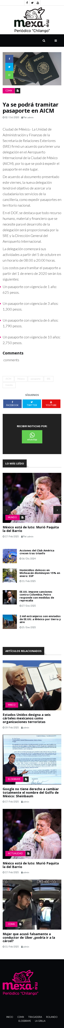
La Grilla (40, 1021)
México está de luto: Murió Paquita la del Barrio (31, 529)
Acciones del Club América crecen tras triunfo (37, 552)
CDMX (8, 90)
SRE (48, 378)
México (21, 378)
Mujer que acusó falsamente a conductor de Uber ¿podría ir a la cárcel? (29, 937)
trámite (9, 385)
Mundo (12, 517)
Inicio (9, 1017)
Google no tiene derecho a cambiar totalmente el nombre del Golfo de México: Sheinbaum (31, 792)
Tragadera (35, 1017)
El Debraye (14, 779)
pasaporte (36, 378)
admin (31, 117)
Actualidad (15, 853)
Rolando (52, 1017)
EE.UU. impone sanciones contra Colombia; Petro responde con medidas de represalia (37, 596)
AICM (8, 378)
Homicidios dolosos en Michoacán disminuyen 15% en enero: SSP (40, 573)
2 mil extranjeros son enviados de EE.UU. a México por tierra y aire (40, 619)
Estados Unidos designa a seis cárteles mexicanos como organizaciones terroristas (26, 718)
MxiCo (11, 705)
